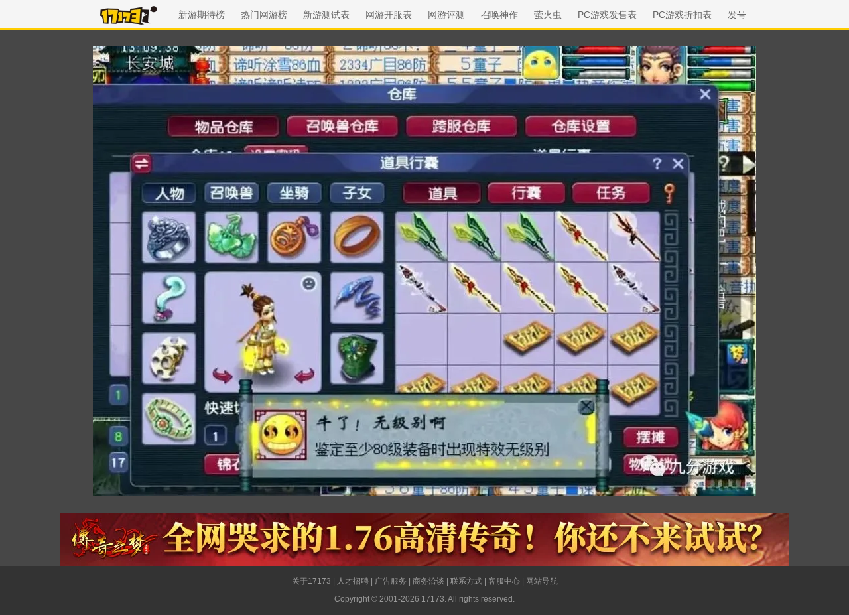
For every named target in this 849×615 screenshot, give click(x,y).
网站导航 (542, 581)
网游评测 (446, 14)
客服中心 (504, 581)
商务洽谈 (428, 581)
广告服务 (391, 581)
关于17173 (311, 581)
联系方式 (466, 581)
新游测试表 (326, 14)
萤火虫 (548, 14)
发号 (737, 14)
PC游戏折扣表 (682, 14)
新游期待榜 (201, 14)
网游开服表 (388, 14)
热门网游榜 (264, 14)
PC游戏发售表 (607, 14)
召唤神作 (499, 14)
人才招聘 (353, 581)
